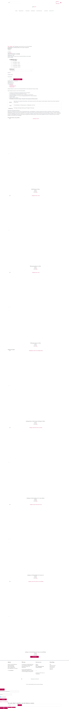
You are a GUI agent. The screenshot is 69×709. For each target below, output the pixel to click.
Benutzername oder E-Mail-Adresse (5, 691)
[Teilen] (10, 707)
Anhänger (11, 46)
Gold (13, 46)
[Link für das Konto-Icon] (60, 2)
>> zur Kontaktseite (10, 670)
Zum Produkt (34, 656)
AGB (50, 664)
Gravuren (37, 665)
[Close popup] (2, 689)
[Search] (20, 705)
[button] (23, 10)
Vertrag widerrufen (52, 667)
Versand (36, 192)
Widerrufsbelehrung (52, 666)
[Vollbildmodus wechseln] (6, 707)
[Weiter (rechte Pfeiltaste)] (6, 708)
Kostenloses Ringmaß (39, 667)
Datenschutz (51, 668)
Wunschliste (57, 3)
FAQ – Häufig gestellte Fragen (40, 666)
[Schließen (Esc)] (14, 707)
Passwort (1, 694)
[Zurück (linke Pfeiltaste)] (2, 708)
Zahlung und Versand (52, 665)
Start (8, 46)
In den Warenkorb (17, 79)
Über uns (37, 664)
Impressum (51, 669)
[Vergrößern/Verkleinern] (2, 707)
